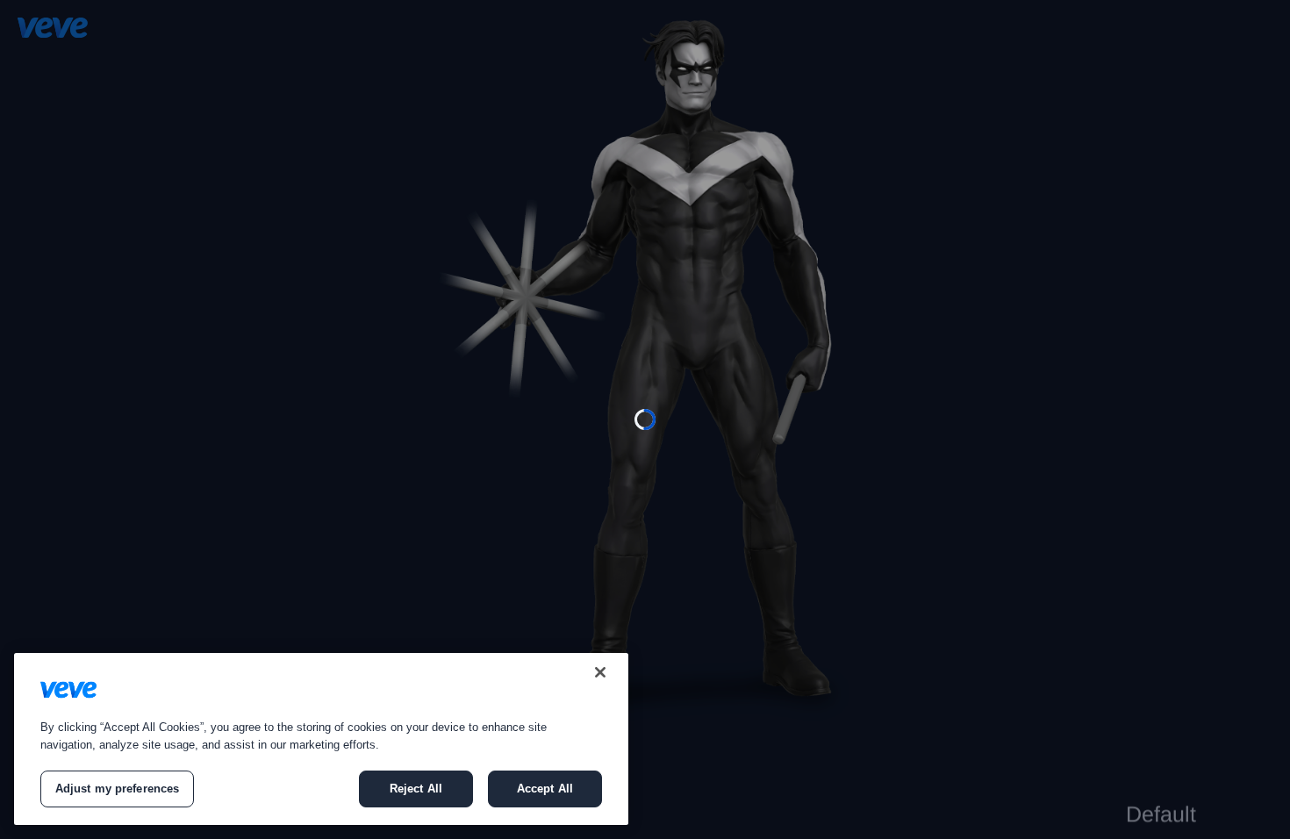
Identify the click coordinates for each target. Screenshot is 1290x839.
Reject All (416, 788)
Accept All (545, 788)
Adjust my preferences (117, 788)
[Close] (600, 672)
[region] (321, 739)
